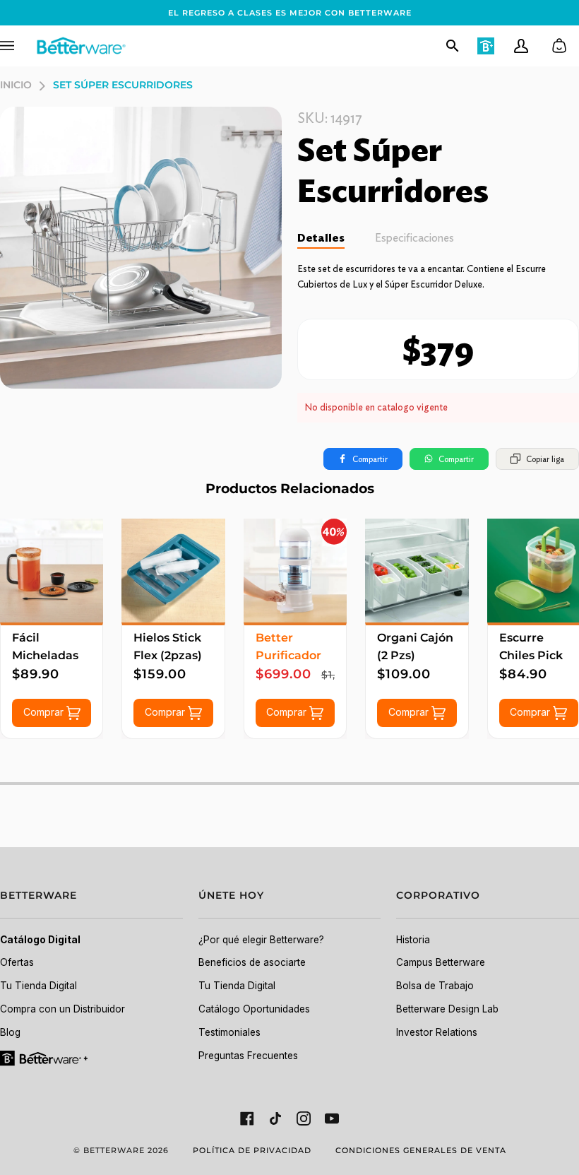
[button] (91, 903)
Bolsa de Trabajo (435, 985)
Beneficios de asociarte (252, 962)
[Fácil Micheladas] (51, 570)
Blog (10, 1032)
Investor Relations (436, 1032)
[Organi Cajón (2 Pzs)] (416, 570)
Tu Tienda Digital (38, 985)
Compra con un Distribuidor (62, 1009)
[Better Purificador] (295, 570)
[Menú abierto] (17, 45)
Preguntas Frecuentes (248, 1055)
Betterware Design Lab (447, 1009)
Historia (413, 939)
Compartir (370, 459)
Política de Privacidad (252, 1150)
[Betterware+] (45, 1057)
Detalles (321, 237)
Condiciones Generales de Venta (420, 1150)
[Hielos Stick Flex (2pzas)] (173, 570)
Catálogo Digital (40, 939)
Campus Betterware (440, 962)
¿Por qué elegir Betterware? (261, 939)
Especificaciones (414, 237)
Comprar (44, 712)
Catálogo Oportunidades (254, 1009)
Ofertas (17, 962)
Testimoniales (229, 1032)
